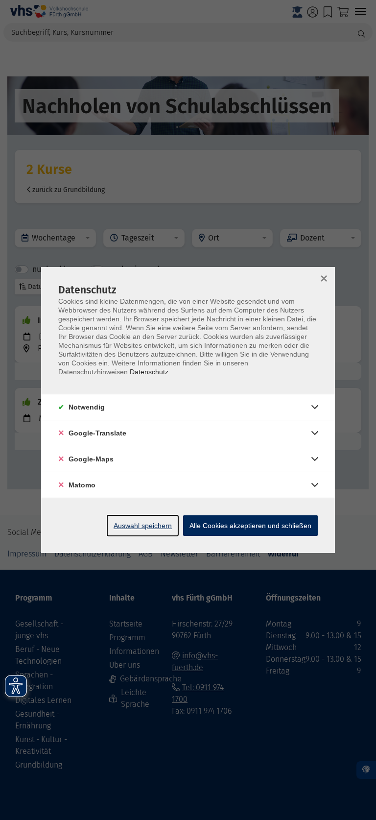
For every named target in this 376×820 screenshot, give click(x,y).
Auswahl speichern (143, 526)
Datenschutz (149, 372)
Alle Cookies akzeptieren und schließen (250, 526)
